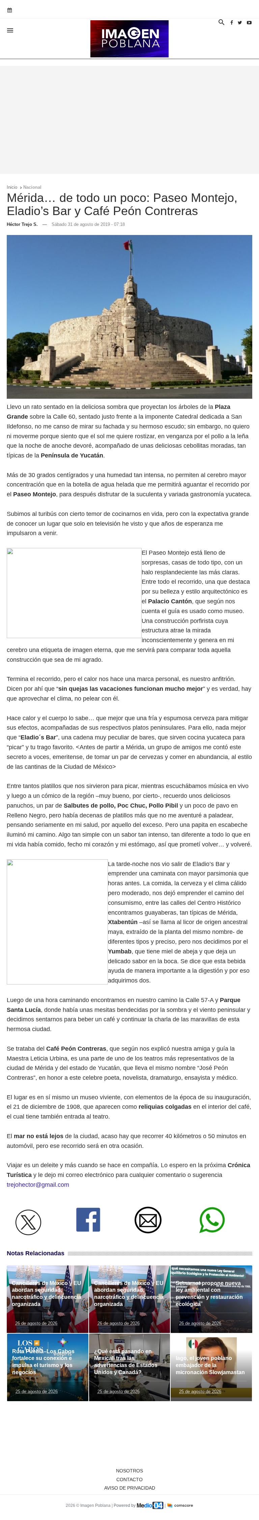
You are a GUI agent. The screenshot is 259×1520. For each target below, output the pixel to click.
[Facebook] (231, 22)
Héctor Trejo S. (22, 224)
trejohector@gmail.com (38, 1184)
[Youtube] (249, 22)
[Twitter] (239, 22)
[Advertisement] (129, 120)
